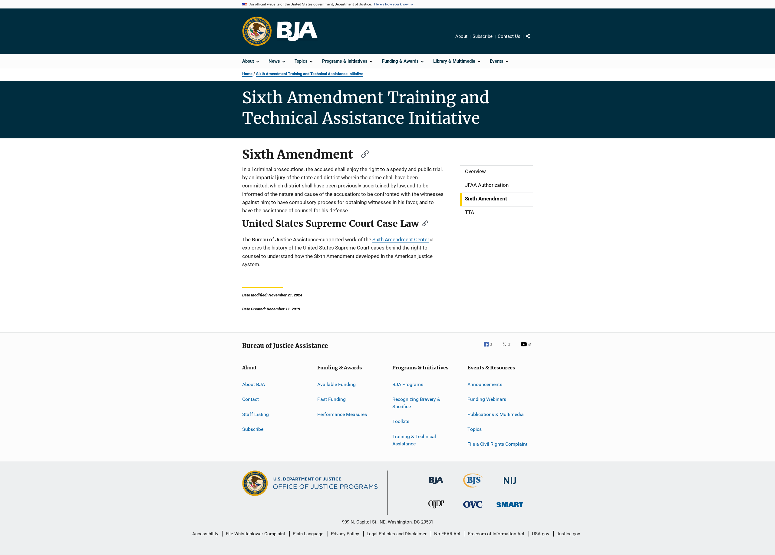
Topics (474, 429)
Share (532, 40)
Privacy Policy (345, 534)
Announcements (484, 384)
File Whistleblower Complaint (255, 534)
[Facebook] (490, 348)
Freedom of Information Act (496, 534)
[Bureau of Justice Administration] (436, 485)
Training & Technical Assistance (414, 440)
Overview (475, 171)
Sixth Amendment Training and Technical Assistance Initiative (309, 73)
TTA (469, 212)
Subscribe (483, 36)
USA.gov (540, 534)
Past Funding (331, 399)
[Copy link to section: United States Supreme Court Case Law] (423, 222)
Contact (250, 399)
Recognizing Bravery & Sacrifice (416, 402)
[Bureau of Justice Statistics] (473, 489)
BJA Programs (407, 384)
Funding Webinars (486, 399)
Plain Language (308, 534)
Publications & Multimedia (495, 414)
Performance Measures (342, 414)
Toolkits (400, 421)
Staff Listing (255, 414)
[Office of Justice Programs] (257, 31)
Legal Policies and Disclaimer (397, 534)
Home (247, 73)
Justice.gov (568, 534)
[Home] (297, 31)
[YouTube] (526, 348)
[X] (508, 348)
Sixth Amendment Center (400, 239)
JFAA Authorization (487, 185)
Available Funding (336, 384)
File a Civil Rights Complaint (497, 444)
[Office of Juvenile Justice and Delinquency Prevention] (436, 509)
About (461, 36)
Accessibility (205, 534)
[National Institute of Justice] (510, 485)
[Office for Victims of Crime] (473, 508)
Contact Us (509, 36)
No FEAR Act (447, 534)
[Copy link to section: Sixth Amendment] (362, 153)
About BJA (253, 384)
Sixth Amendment (486, 199)
